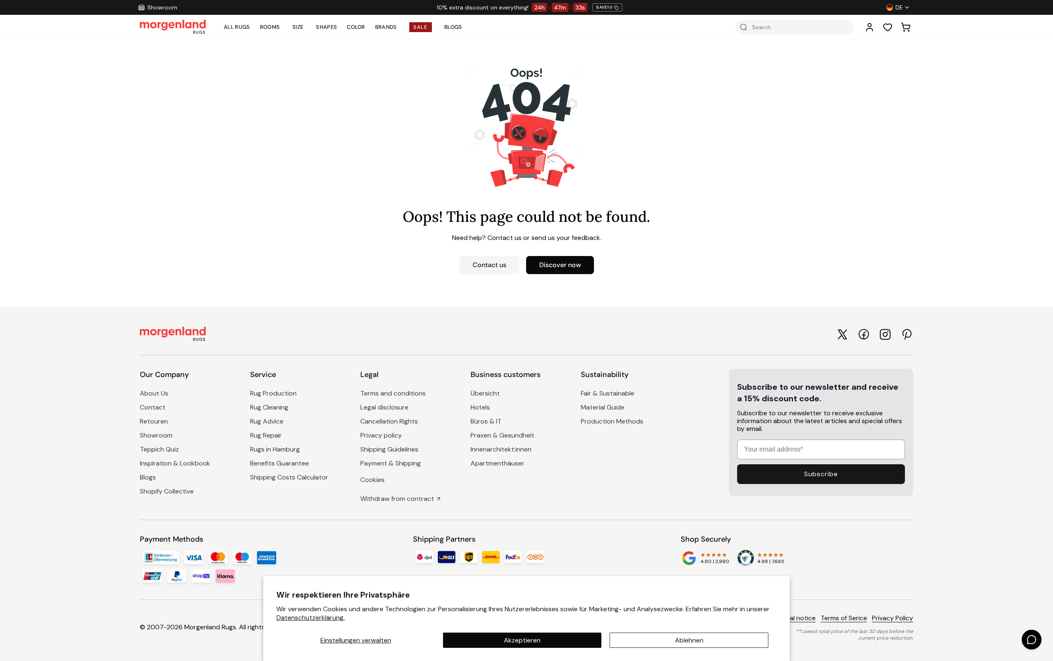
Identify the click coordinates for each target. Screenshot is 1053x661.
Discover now (560, 265)
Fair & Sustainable (607, 393)
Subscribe (821, 474)
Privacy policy (381, 435)
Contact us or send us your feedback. (544, 237)
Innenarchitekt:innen (501, 449)
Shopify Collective (167, 491)
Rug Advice (266, 421)
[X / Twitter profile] (842, 334)
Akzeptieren (522, 640)
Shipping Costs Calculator (289, 477)
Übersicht (485, 393)
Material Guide (602, 407)
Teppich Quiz (159, 449)
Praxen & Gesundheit (502, 435)
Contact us (489, 265)
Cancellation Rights (389, 421)
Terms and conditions (393, 393)
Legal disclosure (384, 407)
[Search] (743, 27)
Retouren (154, 421)
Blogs (453, 26)
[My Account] (869, 27)
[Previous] (323, 7)
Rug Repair (266, 435)
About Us (154, 393)
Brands (386, 26)
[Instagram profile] (885, 334)
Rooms (270, 26)
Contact (152, 407)
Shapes (326, 26)
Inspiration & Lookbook (175, 463)
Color (356, 26)
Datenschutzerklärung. (310, 617)
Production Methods (612, 421)
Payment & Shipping (390, 463)
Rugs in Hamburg (275, 449)
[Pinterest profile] (906, 334)
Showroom (156, 435)
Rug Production (273, 393)
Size (297, 26)
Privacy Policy (892, 618)
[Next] (736, 7)
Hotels (480, 407)
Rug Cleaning (269, 407)
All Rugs (237, 26)
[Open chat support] (1031, 639)
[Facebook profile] (863, 334)
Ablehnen (689, 640)
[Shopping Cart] (905, 27)
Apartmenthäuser (497, 463)
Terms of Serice (844, 618)
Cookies (372, 479)
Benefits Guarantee (279, 463)
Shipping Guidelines (389, 449)
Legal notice (797, 618)
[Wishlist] (887, 27)
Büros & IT (486, 421)
